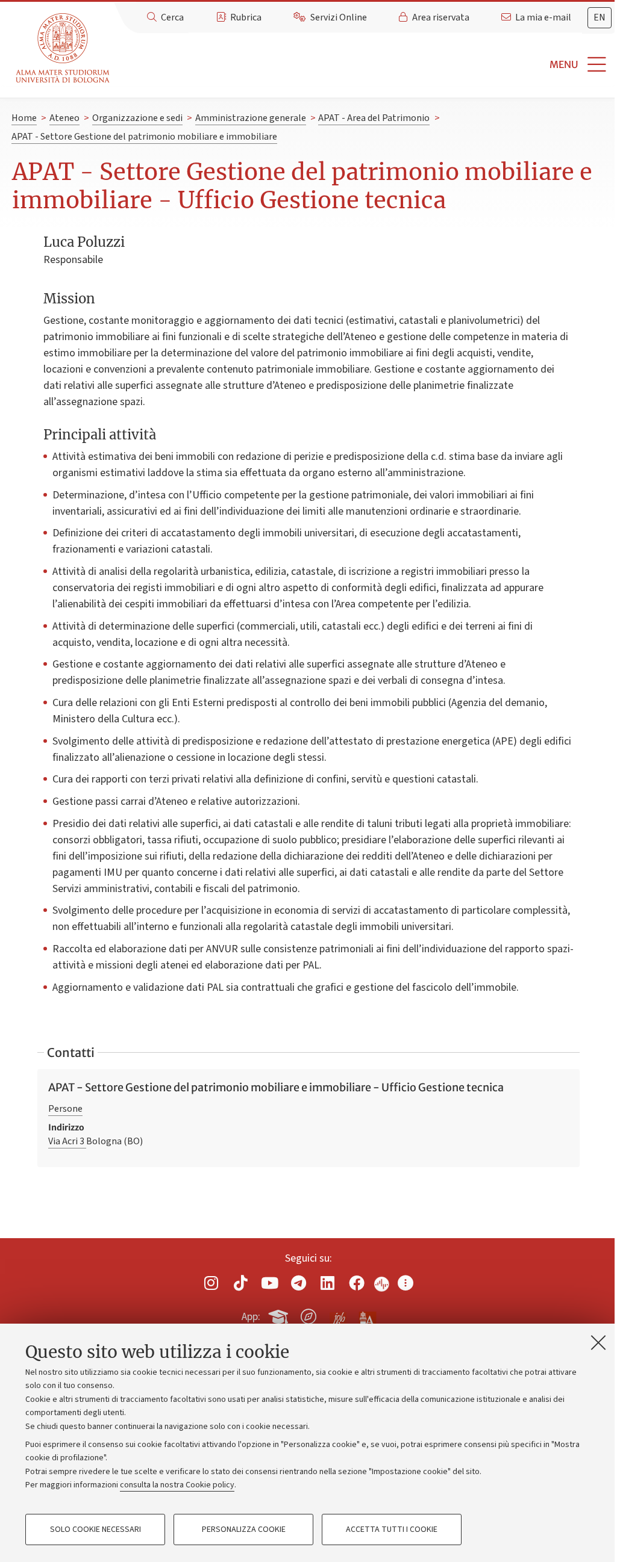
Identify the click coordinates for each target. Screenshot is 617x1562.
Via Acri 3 (67, 1141)
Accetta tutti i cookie (391, 1529)
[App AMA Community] (367, 1315)
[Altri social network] (405, 1283)
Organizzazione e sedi (137, 118)
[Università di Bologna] (63, 48)
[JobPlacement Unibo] (338, 1314)
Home (24, 118)
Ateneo (64, 118)
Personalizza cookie (244, 1529)
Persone (65, 1108)
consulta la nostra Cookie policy (177, 1485)
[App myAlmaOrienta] (308, 1314)
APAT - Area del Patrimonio (374, 118)
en (600, 17)
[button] (365, 64)
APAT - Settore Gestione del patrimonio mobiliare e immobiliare (144, 136)
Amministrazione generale (250, 118)
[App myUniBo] (279, 1314)
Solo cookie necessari (95, 1529)
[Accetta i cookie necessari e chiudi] (598, 1342)
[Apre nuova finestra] (211, 1283)
